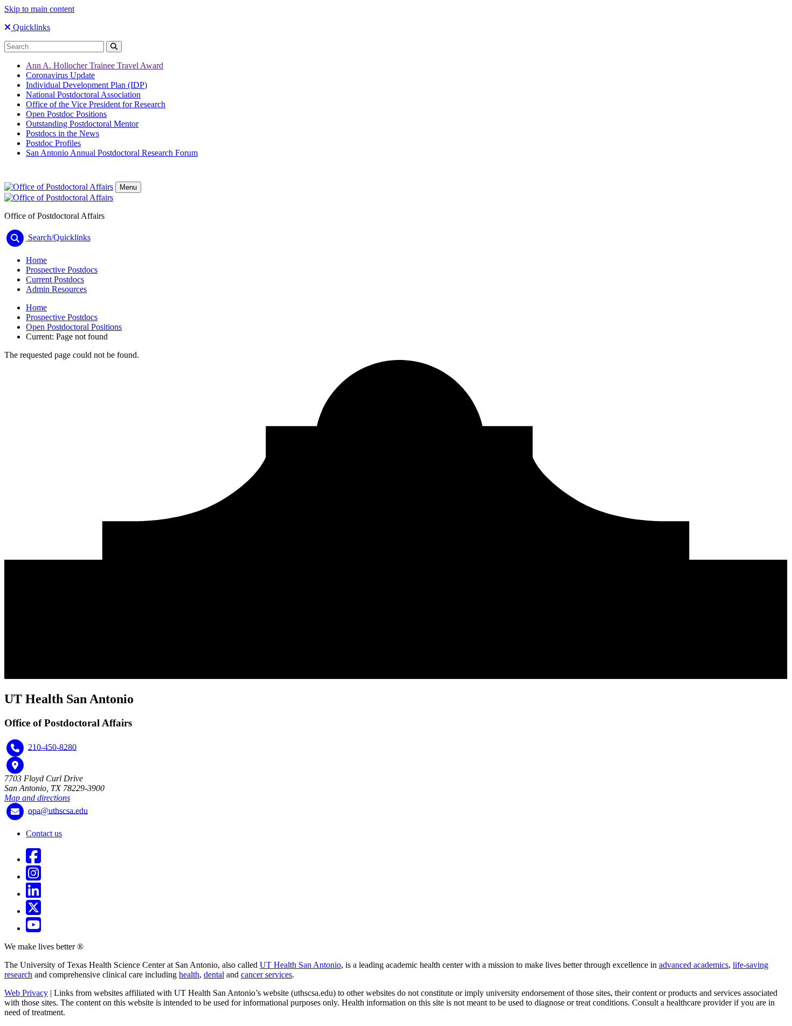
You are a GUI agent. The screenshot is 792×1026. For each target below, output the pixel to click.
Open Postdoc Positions (66, 114)
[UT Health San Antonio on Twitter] (33, 911)
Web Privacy (26, 992)
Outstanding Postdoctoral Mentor (82, 123)
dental (214, 974)
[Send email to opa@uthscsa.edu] (15, 811)
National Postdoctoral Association (83, 94)
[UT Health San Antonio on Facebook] (33, 859)
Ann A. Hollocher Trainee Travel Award (94, 65)
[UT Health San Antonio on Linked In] (33, 893)
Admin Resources (56, 289)
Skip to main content (39, 8)
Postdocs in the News (62, 133)
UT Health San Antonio (300, 964)
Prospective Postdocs (62, 269)
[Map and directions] (15, 765)
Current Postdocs (55, 279)
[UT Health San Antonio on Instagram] (33, 876)
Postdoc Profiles (53, 143)
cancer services (266, 974)
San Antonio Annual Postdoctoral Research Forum (112, 152)
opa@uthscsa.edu (58, 810)
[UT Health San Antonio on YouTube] (33, 928)
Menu (128, 187)
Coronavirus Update (60, 75)
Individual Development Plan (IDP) (86, 84)
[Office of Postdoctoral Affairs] (58, 186)
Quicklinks (30, 27)
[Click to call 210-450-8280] (15, 748)
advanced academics (693, 964)
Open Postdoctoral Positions (74, 326)
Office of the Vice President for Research (95, 104)
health (189, 974)
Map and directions (37, 797)
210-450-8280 (52, 746)
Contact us (44, 833)
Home (36, 260)
